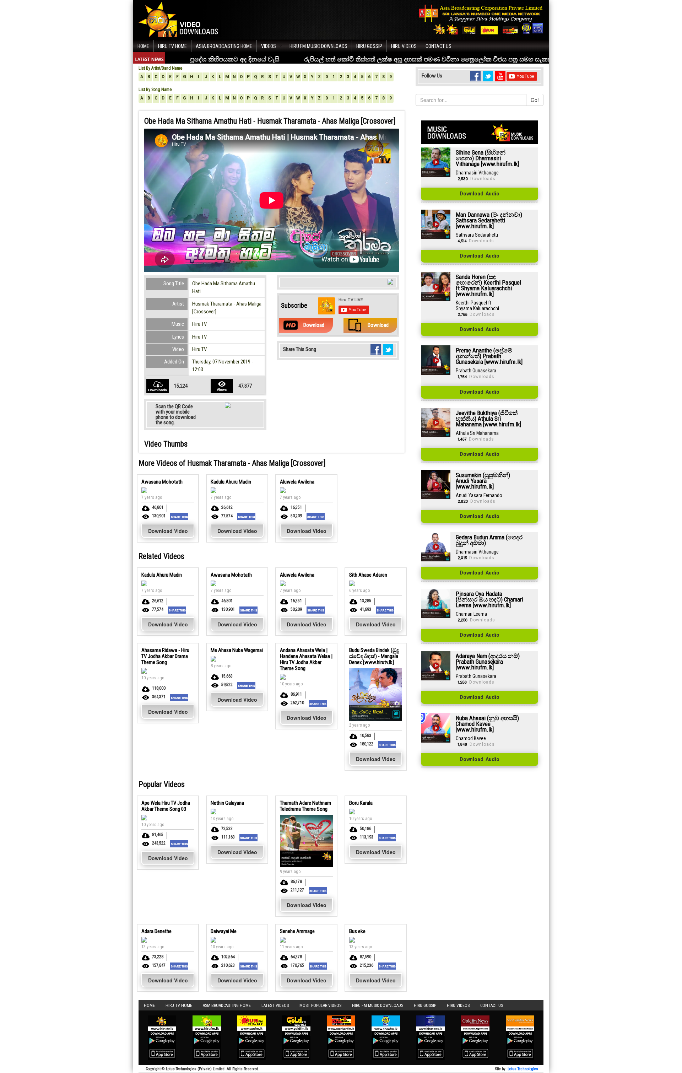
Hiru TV (199, 324)
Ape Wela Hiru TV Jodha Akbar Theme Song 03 (165, 806)
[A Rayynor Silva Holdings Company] (481, 19)
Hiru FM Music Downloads (318, 46)
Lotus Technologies (523, 1069)
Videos (268, 46)
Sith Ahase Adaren (368, 575)
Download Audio (479, 194)
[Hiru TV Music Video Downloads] (180, 19)
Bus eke (357, 931)
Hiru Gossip (369, 46)
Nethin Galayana (227, 803)
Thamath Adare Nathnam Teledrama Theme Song (305, 806)
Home (143, 46)
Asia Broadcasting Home (224, 46)
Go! (535, 99)
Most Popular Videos (320, 1005)
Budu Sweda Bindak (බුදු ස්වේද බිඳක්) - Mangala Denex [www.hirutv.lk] (374, 656)
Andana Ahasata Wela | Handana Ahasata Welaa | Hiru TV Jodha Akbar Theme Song (306, 659)
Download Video (168, 530)
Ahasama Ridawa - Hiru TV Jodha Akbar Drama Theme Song (165, 656)
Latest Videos (275, 1005)
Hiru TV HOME (172, 46)
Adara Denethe (156, 931)
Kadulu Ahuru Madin (231, 482)
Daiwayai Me (224, 931)
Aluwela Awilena (297, 482)
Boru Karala (361, 803)
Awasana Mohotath (162, 482)
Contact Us (438, 46)
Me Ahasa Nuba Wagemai (237, 650)
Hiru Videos (404, 46)
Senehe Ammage (297, 931)
